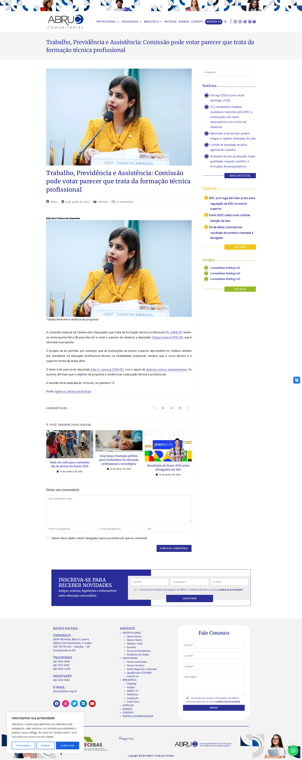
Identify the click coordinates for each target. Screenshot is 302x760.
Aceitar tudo (67, 745)
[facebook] (235, 21)
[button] (293, 750)
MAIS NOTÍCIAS (240, 176)
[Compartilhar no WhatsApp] (188, 408)
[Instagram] (65, 703)
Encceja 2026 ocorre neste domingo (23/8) (227, 97)
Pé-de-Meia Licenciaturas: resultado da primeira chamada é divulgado (231, 232)
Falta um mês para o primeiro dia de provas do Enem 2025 (69, 464)
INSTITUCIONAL (132, 632)
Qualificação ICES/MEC (139, 672)
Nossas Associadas (137, 661)
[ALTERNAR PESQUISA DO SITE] (225, 21)
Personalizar (23, 745)
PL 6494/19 (174, 332)
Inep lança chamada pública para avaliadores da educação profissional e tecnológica (119, 459)
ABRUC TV (133, 690)
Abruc (54, 201)
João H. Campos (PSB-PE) (107, 369)
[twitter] (245, 21)
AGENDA (127, 709)
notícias (103, 201)
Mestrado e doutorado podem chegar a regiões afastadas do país (233, 135)
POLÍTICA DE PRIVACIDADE (138, 716)
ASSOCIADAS (130, 658)
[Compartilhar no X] (154, 408)
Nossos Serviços (135, 665)
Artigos (131, 687)
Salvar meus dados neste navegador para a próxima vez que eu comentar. (99, 538)
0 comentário (125, 201)
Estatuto (131, 647)
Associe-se (133, 676)
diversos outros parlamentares (166, 369)
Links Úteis (133, 701)
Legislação (132, 698)
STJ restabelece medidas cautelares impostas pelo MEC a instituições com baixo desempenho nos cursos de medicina (231, 117)
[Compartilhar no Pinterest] (171, 408)
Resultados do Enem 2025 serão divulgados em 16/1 (168, 467)
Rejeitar (45, 745)
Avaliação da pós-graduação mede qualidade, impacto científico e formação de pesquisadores (232, 161)
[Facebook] (56, 703)
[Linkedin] (83, 703)
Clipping (131, 683)
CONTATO (128, 712)
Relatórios (132, 694)
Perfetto (170, 755)
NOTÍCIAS (128, 705)
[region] (45, 732)
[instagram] (240, 21)
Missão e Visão (135, 643)
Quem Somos (134, 636)
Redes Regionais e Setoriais (142, 669)
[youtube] (254, 21)
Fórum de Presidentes (139, 650)
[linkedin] (250, 21)
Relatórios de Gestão (138, 654)
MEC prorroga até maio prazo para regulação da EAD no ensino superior (232, 203)
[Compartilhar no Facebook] (163, 408)
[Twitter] (74, 703)
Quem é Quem (134, 639)
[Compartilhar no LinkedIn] (179, 408)
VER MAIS (240, 247)
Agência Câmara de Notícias (73, 391)
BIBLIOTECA (129, 679)
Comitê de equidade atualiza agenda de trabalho (228, 147)
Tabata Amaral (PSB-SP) (167, 337)
